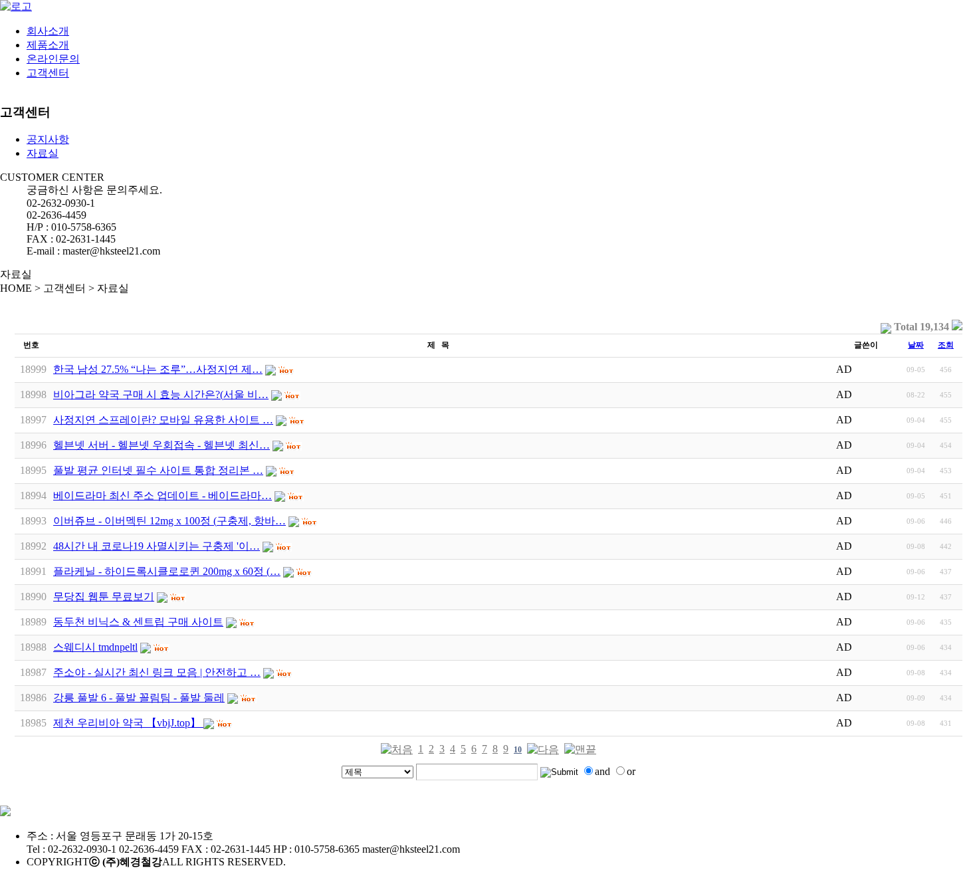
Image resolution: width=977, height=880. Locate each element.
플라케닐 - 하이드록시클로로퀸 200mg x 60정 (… (166, 571)
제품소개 (48, 45)
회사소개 (48, 31)
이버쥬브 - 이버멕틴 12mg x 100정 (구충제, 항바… (169, 520)
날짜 (916, 345)
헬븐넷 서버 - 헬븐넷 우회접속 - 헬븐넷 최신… (161, 445)
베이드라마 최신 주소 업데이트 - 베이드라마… (162, 495)
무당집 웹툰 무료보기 (103, 596)
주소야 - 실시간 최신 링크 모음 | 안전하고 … (157, 672)
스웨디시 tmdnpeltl (95, 647)
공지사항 (48, 139)
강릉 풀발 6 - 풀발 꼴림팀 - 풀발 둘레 (139, 697)
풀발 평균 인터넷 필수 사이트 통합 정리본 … (158, 470)
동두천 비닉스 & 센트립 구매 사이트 (138, 621)
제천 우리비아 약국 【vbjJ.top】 (128, 722)
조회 (946, 345)
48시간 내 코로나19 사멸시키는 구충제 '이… (156, 546)
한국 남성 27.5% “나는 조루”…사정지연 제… (158, 369)
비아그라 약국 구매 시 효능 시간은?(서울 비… (161, 394)
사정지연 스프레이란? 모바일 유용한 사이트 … (163, 419)
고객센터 (48, 72)
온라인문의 (53, 58)
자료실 (42, 153)
